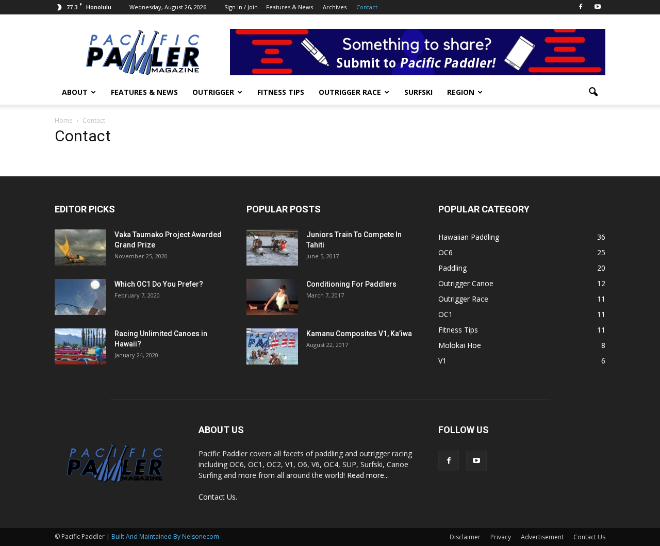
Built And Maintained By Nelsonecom (165, 536)
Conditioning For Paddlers (351, 284)
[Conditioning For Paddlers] (272, 297)
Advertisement (542, 537)
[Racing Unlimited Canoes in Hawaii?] (80, 346)
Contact (366, 7)
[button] (593, 92)
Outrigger (213, 92)
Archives (334, 7)
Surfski (418, 92)
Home (64, 120)
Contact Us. (218, 497)
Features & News (289, 7)
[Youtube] (597, 7)
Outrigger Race (350, 92)
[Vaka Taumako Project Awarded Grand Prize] (80, 247)
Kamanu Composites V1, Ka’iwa (359, 333)
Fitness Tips (280, 92)
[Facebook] (580, 7)
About (75, 92)
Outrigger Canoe (465, 283)
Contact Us (589, 537)
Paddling (452, 268)
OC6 (445, 252)
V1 (442, 361)
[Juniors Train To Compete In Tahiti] (272, 247)
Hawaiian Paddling (468, 237)
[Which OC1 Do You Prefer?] (80, 297)
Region (460, 92)
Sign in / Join (241, 7)
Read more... (368, 475)
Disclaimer (465, 537)
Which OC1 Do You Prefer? (158, 284)
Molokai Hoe (459, 345)
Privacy (500, 537)
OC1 (445, 314)
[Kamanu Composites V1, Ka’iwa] (272, 346)
